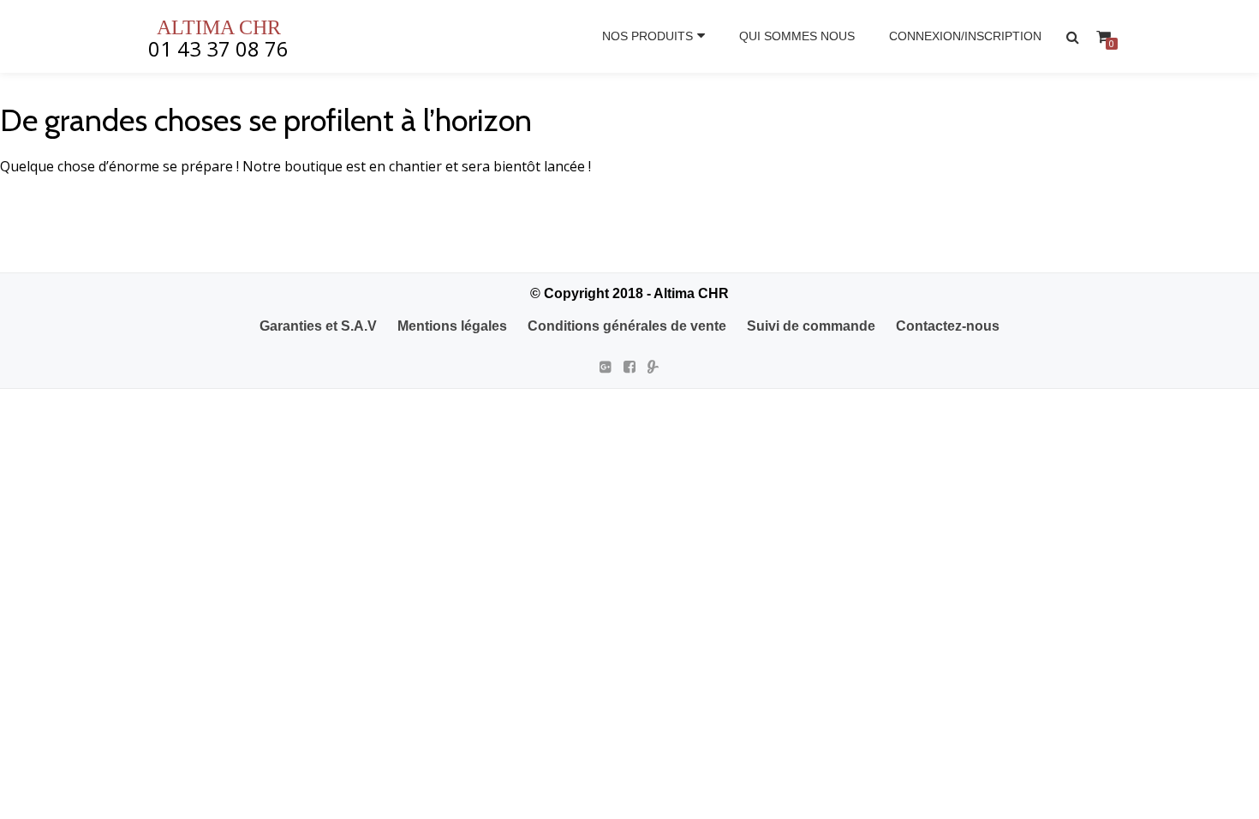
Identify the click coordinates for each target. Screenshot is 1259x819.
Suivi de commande (811, 326)
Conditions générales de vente (627, 326)
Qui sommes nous (797, 36)
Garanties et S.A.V (318, 326)
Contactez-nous (947, 326)
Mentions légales (452, 326)
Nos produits (647, 36)
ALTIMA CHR (219, 27)
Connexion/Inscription (965, 36)
